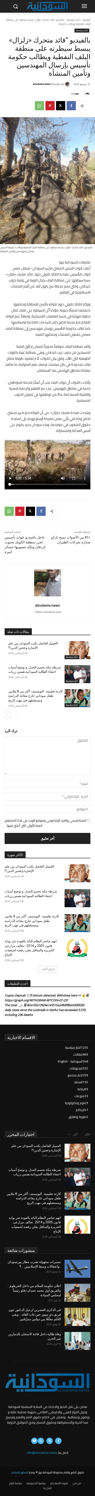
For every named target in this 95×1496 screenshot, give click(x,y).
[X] (60, 105)
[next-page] (7, 715)
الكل (87, 1134)
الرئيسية (86, 19)
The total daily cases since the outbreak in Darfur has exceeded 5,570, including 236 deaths (45, 1010)
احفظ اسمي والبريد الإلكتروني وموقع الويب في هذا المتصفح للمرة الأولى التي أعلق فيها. (45, 823)
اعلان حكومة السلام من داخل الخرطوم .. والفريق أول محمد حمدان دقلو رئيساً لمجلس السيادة (34, 1290)
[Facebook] (71, 105)
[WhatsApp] (39, 105)
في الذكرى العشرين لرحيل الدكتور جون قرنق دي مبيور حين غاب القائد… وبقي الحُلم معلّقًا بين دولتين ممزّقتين (35, 1314)
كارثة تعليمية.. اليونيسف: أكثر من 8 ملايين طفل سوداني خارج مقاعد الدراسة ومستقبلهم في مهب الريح (35, 695)
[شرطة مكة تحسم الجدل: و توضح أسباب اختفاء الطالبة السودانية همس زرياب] (77, 674)
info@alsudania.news (42, 1453)
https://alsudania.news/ (47, 612)
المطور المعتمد (19, 1472)
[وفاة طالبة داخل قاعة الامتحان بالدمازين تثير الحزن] (77, 1341)
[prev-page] (15, 715)
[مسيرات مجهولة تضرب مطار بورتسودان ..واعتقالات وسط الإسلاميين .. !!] (77, 1269)
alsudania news (42, 84)
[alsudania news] (68, 84)
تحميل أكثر (49, 969)
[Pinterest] (50, 105)
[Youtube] (34, 1441)
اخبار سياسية (73, 19)
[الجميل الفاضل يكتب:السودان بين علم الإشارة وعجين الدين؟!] (77, 650)
